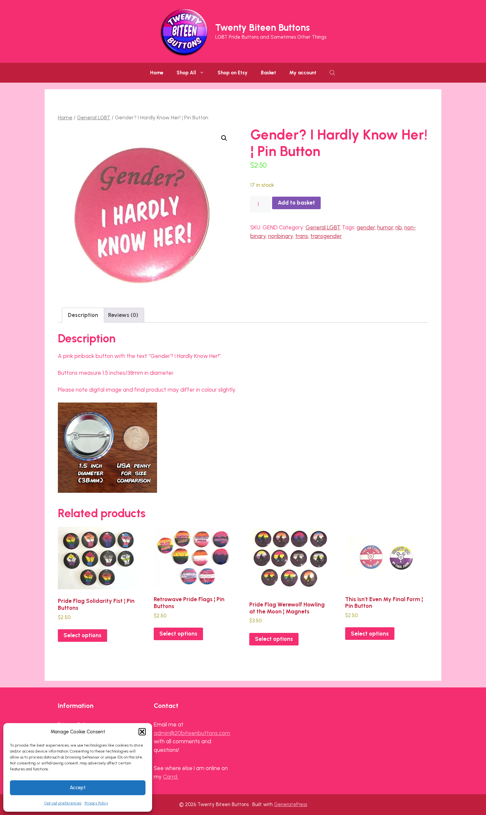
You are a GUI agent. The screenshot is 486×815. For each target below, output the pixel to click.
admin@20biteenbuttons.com (192, 733)
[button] (142, 731)
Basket (268, 73)
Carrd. (170, 776)
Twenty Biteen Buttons (262, 27)
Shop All (186, 73)
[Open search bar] (333, 72)
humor (385, 227)
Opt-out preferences (62, 803)
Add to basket (296, 202)
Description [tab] (83, 315)
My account (302, 73)
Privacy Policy (96, 803)
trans (301, 236)
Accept (78, 788)
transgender (326, 236)
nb (398, 227)
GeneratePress (290, 804)
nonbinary (280, 236)
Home (156, 73)
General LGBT (93, 117)
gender (366, 227)
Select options (82, 635)
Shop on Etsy (233, 73)
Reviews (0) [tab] (123, 315)
